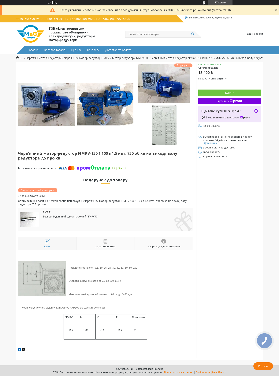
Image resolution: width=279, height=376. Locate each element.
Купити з (223, 101)
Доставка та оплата (118, 50)
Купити (229, 92)
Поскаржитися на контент (178, 372)
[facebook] (19, 350)
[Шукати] (192, 34)
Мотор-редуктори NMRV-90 (130, 58)
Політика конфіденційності (211, 372)
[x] (23, 350)
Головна (33, 50)
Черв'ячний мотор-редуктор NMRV (86, 58)
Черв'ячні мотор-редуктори (43, 58)
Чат (266, 366)
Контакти (93, 50)
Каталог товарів (54, 50)
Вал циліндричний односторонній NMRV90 (70, 216)
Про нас (76, 50)
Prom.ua (158, 368)
